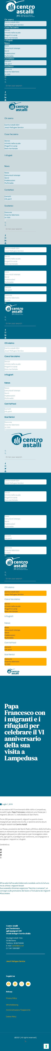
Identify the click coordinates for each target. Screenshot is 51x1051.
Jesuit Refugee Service (15, 961)
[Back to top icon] (43, 1045)
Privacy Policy (11, 998)
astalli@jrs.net (18, 946)
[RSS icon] (25, 1041)
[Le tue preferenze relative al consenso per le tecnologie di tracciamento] (46, 1046)
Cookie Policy (11, 1017)
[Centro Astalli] (20, 17)
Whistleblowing (12, 1005)
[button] (25, 850)
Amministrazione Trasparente (18, 1010)
